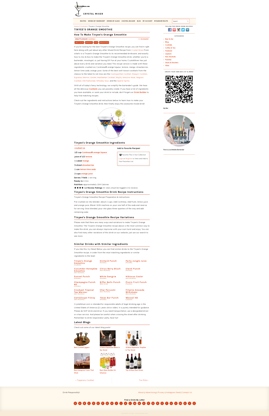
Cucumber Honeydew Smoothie (86, 270)
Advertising (150, 392)
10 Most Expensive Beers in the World (110, 348)
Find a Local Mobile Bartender (173, 149)
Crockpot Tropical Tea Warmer (84, 291)
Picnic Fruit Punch (136, 282)
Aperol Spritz (123, 81)
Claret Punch (133, 269)
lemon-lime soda (88, 169)
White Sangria (108, 276)
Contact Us (187, 392)
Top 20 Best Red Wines (134, 370)
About (141, 392)
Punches (168, 60)
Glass (96, 42)
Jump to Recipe (79, 42)
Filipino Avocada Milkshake (135, 291)
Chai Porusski (108, 290)
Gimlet (93, 77)
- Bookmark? (144, 39)
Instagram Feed (173, 392)
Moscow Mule (129, 77)
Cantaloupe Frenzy (84, 298)
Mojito (119, 77)
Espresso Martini (81, 77)
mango (86, 161)
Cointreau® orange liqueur (94, 152)
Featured (168, 51)
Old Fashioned (88, 81)
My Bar (165, 108)
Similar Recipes (104, 42)
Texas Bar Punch (109, 298)
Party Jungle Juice (136, 261)
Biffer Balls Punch (110, 282)
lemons (89, 156)
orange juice (87, 173)
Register (129, 159)
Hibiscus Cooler (134, 276)
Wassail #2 (132, 298)
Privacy (161, 392)
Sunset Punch (82, 276)
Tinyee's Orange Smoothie (83, 262)
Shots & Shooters (171, 63)
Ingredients (89, 42)
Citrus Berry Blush (110, 269)
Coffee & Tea (170, 48)
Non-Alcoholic (170, 57)
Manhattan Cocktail (106, 77)
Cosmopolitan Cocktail (121, 74)
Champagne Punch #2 (85, 283)
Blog (167, 42)
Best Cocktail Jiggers (82, 347)
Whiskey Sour (102, 81)
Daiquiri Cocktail (139, 74)
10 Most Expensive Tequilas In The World (136, 348)
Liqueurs (168, 54)
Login (121, 159)
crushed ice (80, 148)
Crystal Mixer (137, 50)
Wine (167, 66)
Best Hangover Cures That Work (84, 371)
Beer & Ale (169, 39)
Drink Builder (140, 92)
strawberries (88, 165)
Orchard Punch (108, 261)
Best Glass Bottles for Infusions (108, 371)
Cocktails (91, 39)
